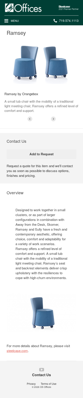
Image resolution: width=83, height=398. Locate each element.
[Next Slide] (53, 119)
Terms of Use (48, 383)
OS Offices (45, 387)
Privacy (31, 383)
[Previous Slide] (30, 119)
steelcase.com (17, 350)
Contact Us (41, 374)
